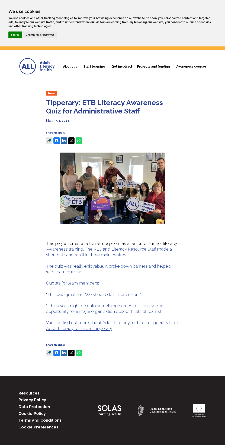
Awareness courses (191, 66)
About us (70, 66)
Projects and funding (153, 66)
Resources (29, 393)
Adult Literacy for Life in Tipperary (79, 328)
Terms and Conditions (40, 420)
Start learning (94, 66)
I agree (15, 34)
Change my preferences (40, 34)
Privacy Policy (32, 399)
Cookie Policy (32, 413)
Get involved (121, 66)
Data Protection (34, 406)
